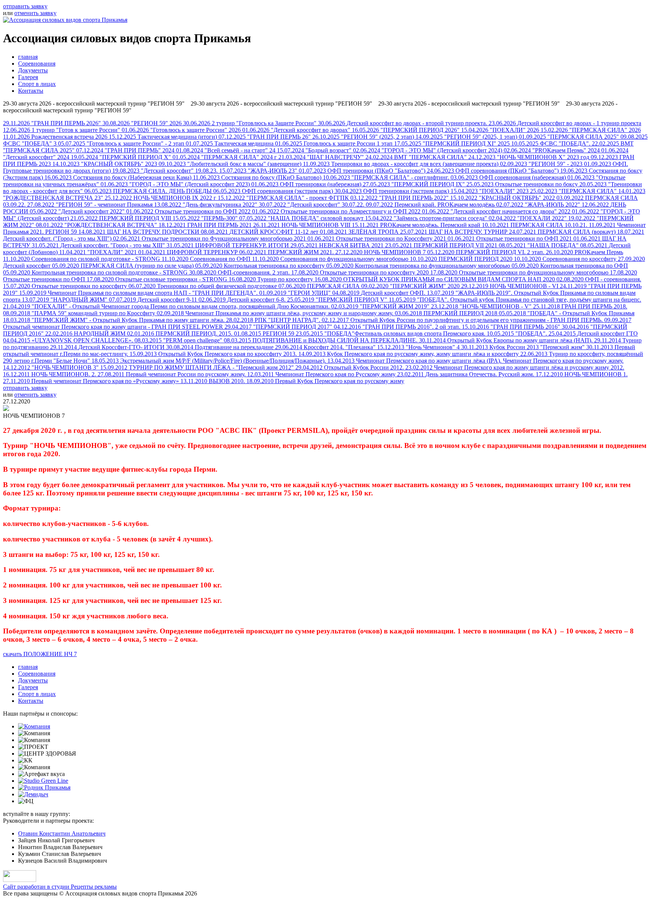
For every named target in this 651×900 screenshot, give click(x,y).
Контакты (30, 90)
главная (28, 57)
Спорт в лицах (37, 84)
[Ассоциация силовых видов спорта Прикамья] (65, 20)
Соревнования (36, 63)
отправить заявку (25, 6)
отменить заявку (35, 13)
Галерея (28, 77)
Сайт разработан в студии (60, 886)
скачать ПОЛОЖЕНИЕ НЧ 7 (40, 654)
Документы (33, 70)
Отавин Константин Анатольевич (61, 833)
